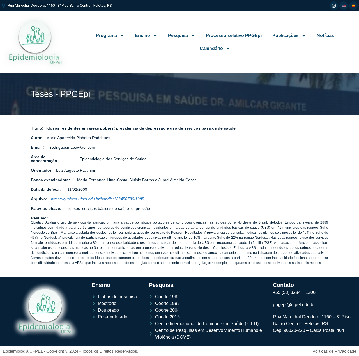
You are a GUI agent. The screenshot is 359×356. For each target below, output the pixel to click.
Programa (106, 35)
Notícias (325, 35)
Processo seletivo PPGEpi (234, 35)
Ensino (142, 35)
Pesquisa (178, 35)
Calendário (211, 48)
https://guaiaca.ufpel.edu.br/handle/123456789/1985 (97, 199)
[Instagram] (334, 5)
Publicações (285, 35)
